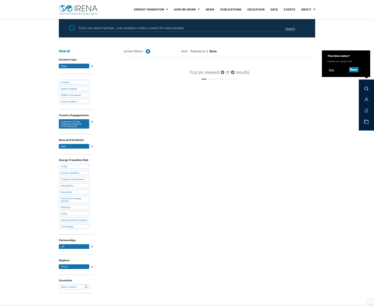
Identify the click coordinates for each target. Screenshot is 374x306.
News (210, 9)
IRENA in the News (71, 95)
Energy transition (70, 173)
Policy (64, 214)
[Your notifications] (366, 111)
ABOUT (306, 9)
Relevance (198, 51)
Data (274, 9)
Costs (64, 166)
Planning (65, 207)
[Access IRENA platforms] (366, 100)
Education (256, 9)
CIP (62, 246)
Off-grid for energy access (71, 199)
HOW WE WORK (185, 9)
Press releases (69, 101)
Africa (64, 267)
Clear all (64, 51)
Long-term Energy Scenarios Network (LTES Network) (71, 124)
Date (213, 51)
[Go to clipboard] (366, 122)
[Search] (366, 89)
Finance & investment (73, 179)
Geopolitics (67, 186)
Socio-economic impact (74, 220)
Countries (65, 280)
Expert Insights (69, 89)
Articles (65, 82)
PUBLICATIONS (231, 9)
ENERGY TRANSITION (149, 9)
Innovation (66, 192)
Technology (67, 226)
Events (289, 9)
